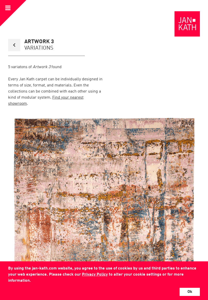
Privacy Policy (95, 275)
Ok (189, 292)
